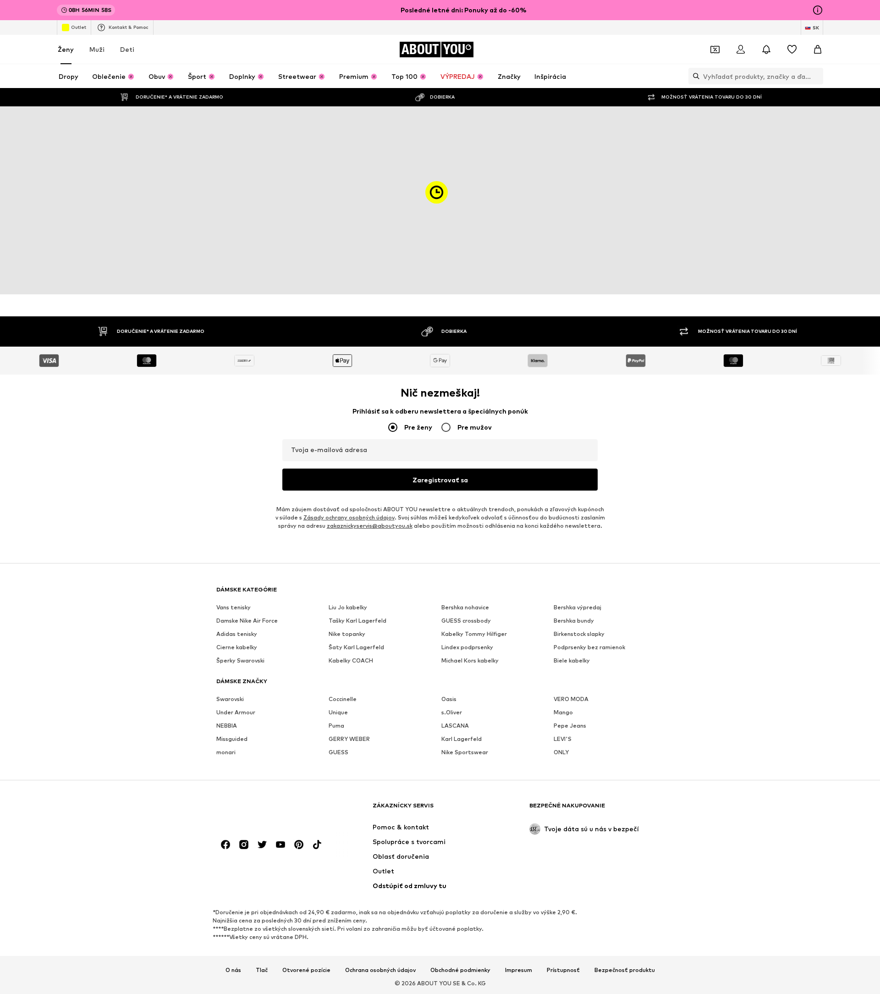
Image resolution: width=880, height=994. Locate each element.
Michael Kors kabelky (470, 660)
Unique (338, 712)
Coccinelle (343, 699)
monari (226, 752)
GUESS (338, 752)
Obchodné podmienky (460, 970)
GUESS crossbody (466, 620)
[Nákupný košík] (817, 49)
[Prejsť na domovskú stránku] (266, 810)
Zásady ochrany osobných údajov (349, 517)
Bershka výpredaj (577, 607)
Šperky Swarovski (240, 660)
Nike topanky (347, 633)
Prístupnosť (563, 970)
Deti (127, 49)
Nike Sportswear (464, 752)
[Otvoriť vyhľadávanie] (693, 76)
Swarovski (230, 699)
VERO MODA (571, 699)
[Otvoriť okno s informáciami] (817, 10)
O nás (233, 970)
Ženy (66, 49)
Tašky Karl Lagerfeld (357, 620)
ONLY (561, 752)
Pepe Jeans (570, 725)
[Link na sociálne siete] (225, 844)
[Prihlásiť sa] (740, 49)
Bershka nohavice (465, 607)
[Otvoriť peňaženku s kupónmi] (715, 49)
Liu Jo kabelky (348, 607)
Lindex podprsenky (467, 647)
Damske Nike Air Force (247, 620)
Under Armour (235, 712)
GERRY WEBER (349, 738)
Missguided (232, 738)
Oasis (448, 699)
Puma (336, 725)
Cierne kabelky (236, 647)
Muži (96, 49)
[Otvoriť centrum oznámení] (766, 49)
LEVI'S (563, 738)
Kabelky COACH (351, 660)
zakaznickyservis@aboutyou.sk (369, 525)
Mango (563, 712)
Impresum (518, 970)
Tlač (262, 970)
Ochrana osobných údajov (380, 970)
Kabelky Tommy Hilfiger (474, 633)
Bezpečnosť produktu (624, 970)
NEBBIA (226, 725)
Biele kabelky (572, 660)
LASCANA (455, 725)
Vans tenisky (233, 607)
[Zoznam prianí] (792, 49)
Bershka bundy (574, 620)
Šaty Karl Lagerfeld (356, 647)
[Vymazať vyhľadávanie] (816, 76)
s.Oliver (451, 712)
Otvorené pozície (306, 970)
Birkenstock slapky (579, 633)
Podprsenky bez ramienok (589, 647)
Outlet (78, 27)
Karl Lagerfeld (461, 738)
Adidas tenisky (236, 633)
